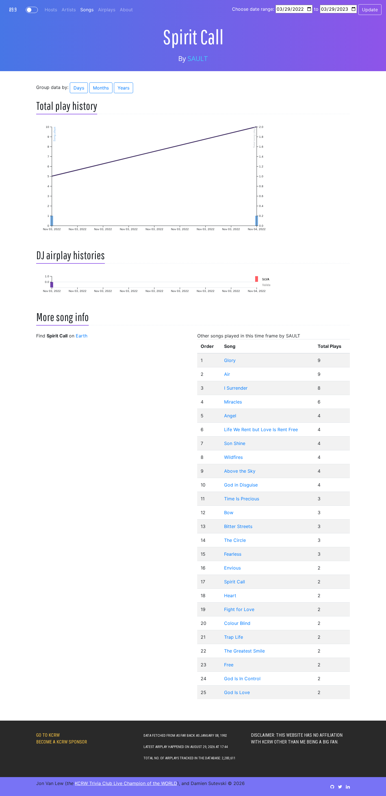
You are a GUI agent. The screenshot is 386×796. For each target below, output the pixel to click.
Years (123, 88)
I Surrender (236, 388)
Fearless (232, 554)
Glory (230, 360)
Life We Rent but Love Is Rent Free (261, 429)
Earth (81, 336)
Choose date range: (253, 9)
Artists (69, 9)
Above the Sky (239, 471)
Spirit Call (234, 582)
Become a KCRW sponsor (61, 742)
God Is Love (237, 692)
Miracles (233, 402)
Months (101, 88)
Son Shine (234, 443)
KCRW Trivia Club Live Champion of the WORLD (126, 783)
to (316, 9)
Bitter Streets (238, 526)
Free (228, 665)
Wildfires (233, 457)
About (126, 9)
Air (227, 374)
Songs (87, 9)
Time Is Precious (241, 498)
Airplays (106, 9)
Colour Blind (237, 623)
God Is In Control (242, 678)
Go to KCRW (48, 735)
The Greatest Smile (244, 651)
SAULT (198, 58)
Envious (232, 568)
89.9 (13, 9)
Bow (228, 512)
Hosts (51, 9)
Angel (230, 415)
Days (78, 88)
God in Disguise (241, 485)
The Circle (235, 540)
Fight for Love (239, 609)
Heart (230, 595)
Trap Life (233, 637)
